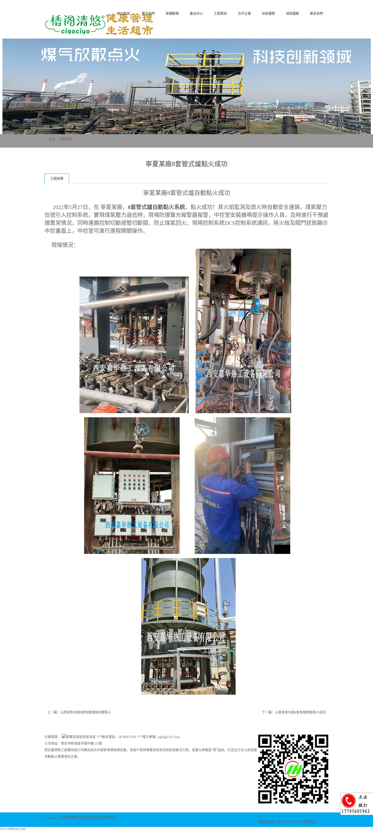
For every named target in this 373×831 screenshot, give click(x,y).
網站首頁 (123, 14)
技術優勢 (268, 14)
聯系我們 (316, 14)
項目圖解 (292, 14)
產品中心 (196, 14)
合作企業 (244, 14)
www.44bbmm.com (13, 829)
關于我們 (148, 14)
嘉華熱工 (309, 822)
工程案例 (220, 14)
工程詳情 (56, 179)
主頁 (52, 139)
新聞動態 (172, 14)
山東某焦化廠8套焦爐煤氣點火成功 (300, 712)
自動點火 (163, 207)
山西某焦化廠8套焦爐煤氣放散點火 (85, 712)
